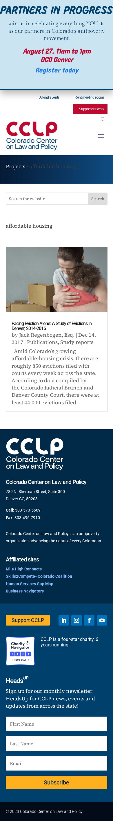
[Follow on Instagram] (76, 620)
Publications (42, 342)
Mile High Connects (24, 569)
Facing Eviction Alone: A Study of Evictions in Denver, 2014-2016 (52, 326)
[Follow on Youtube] (102, 620)
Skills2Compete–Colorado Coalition (39, 576)
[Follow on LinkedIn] (64, 620)
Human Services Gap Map (29, 583)
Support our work (91, 109)
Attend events (49, 97)
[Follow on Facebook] (89, 620)
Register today (56, 70)
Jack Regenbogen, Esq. (46, 334)
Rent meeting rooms (89, 97)
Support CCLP (28, 620)
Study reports (76, 342)
